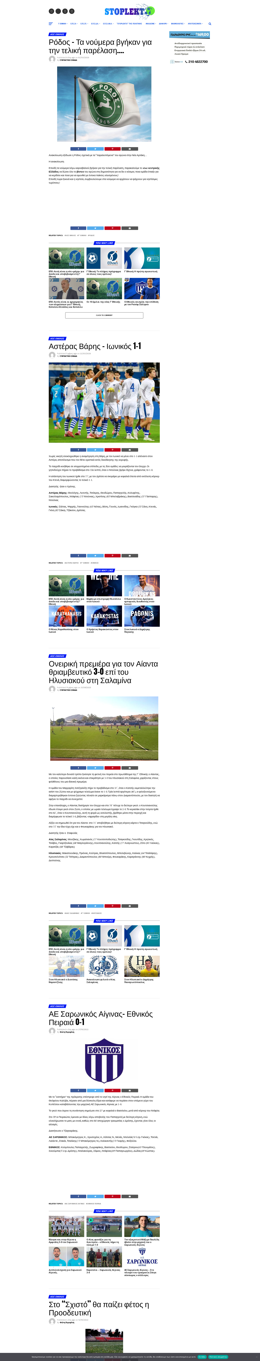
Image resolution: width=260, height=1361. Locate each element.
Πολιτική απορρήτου (218, 1357)
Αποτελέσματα (194, 24)
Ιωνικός (95, 563)
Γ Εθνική (62, 24)
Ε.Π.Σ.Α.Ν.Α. (107, 24)
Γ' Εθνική (82, 235)
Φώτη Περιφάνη (67, 1032)
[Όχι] (256, 1357)
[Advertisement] (104, 206)
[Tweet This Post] (95, 149)
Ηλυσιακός (97, 913)
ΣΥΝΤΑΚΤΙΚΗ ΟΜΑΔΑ (68, 60)
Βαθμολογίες (177, 24)
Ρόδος (92, 235)
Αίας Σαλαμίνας (72, 913)
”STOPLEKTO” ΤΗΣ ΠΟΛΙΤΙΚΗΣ (129, 24)
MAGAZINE (150, 24)
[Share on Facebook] (78, 149)
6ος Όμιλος (71, 235)
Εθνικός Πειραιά (94, 1204)
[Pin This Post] (113, 149)
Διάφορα (163, 24)
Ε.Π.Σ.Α (73, 24)
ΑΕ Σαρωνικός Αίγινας (75, 1204)
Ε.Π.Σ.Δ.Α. (95, 24)
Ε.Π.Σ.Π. (84, 24)
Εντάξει (202, 1357)
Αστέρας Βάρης (72, 563)
